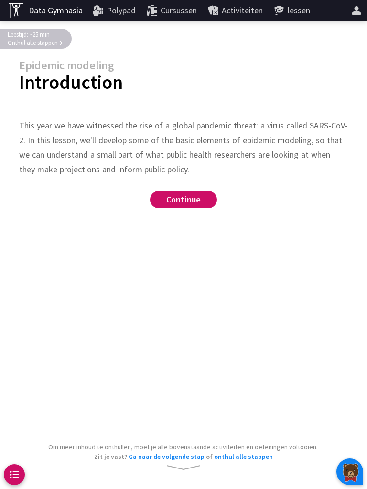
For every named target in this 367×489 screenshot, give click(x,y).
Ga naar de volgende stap (167, 456)
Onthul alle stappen (33, 43)
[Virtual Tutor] (349, 471)
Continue (183, 199)
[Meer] (356, 10)
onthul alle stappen (243, 456)
